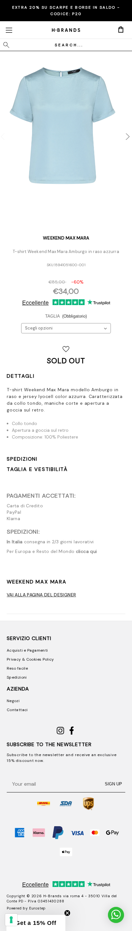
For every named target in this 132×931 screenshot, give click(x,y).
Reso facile (17, 668)
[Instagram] (60, 733)
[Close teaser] (67, 913)
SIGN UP (113, 784)
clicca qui (86, 551)
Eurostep (37, 908)
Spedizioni (22, 459)
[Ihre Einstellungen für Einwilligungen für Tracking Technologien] (11, 920)
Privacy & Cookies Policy (30, 659)
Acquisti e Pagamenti (27, 650)
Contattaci (17, 709)
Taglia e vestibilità (37, 469)
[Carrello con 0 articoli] (121, 29)
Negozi (13, 700)
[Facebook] (72, 733)
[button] (35, 923)
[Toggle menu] (9, 30)
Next (123, 133)
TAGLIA (66, 316)
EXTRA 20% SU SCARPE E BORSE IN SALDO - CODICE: (66, 10)
